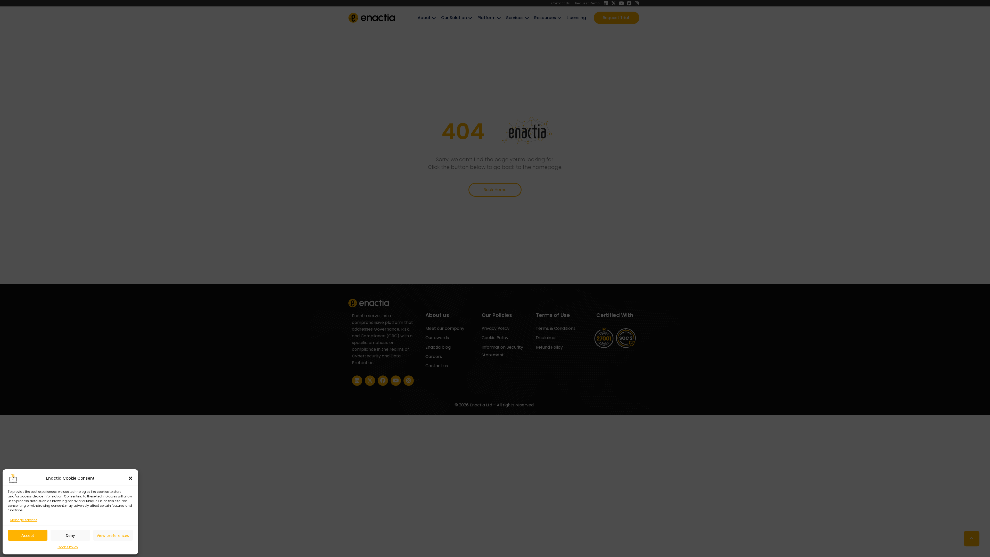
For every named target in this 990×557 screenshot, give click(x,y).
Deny (70, 535)
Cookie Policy (67, 547)
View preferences (113, 535)
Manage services (23, 520)
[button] (130, 478)
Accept (27, 535)
